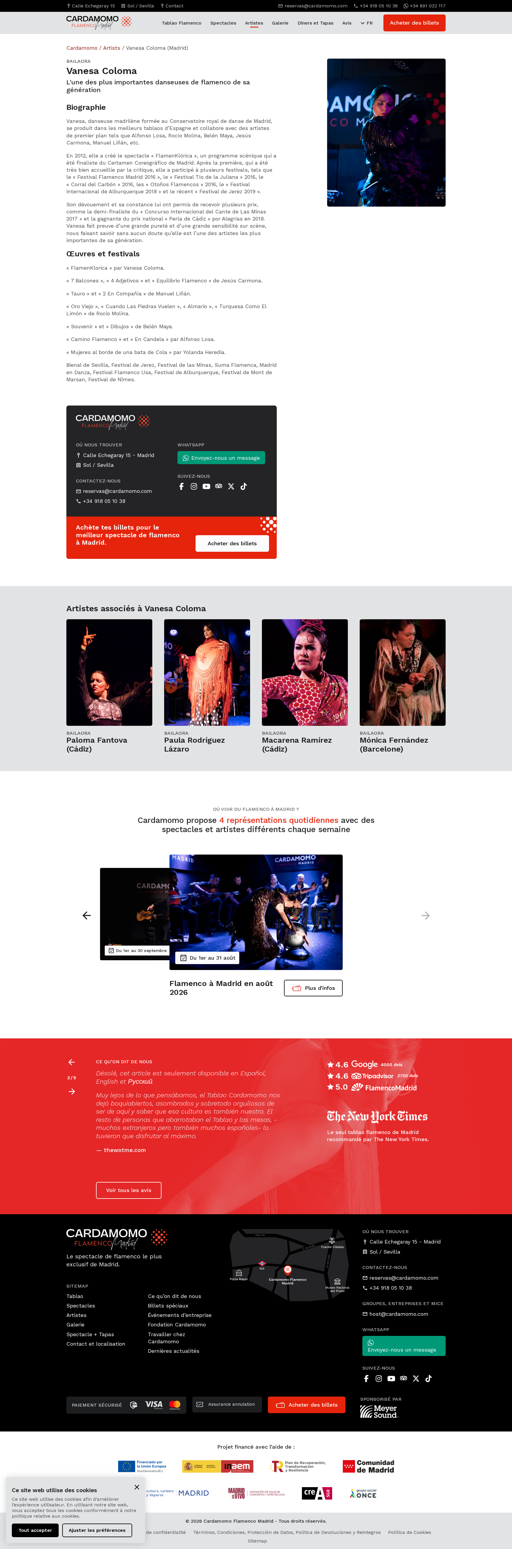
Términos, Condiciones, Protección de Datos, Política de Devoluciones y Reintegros (287, 1532)
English (107, 1081)
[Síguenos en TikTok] (243, 486)
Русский (140, 1081)
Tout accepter (35, 1530)
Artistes (254, 23)
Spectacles (223, 23)
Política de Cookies (409, 1532)
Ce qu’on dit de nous (174, 1296)
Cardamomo (81, 48)
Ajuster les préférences (97, 1530)
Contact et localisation (95, 1344)
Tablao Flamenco (181, 23)
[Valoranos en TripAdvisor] (219, 486)
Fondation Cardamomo (177, 1324)
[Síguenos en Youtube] (206, 486)
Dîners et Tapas (315, 23)
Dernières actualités (173, 1351)
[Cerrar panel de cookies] (137, 1486)
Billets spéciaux (168, 1305)
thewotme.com (125, 1150)
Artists (111, 48)
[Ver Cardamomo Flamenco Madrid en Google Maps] (290, 1264)
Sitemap (257, 1541)
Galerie (280, 23)
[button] (87, 915)
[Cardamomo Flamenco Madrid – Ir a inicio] (93, 23)
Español (252, 1073)
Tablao (74, 1296)
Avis (346, 23)
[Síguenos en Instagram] (194, 486)
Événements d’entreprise (180, 1315)
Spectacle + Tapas (90, 1334)
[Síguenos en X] (231, 486)
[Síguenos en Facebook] (181, 486)
